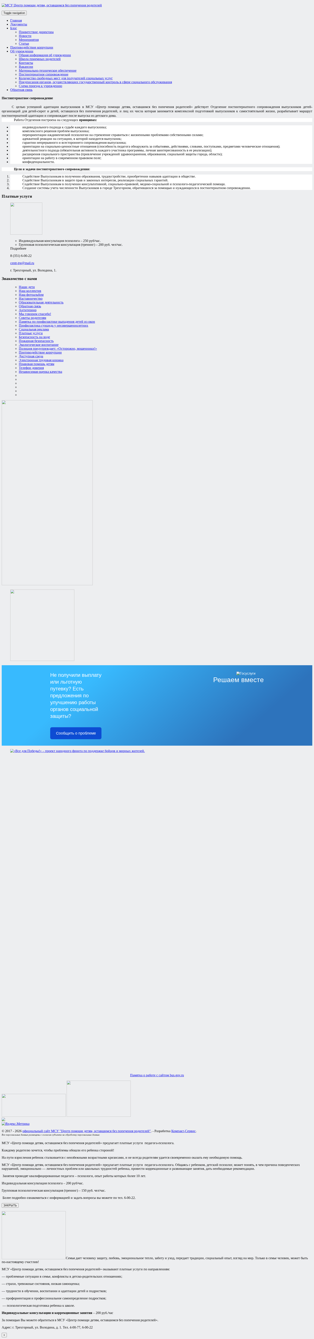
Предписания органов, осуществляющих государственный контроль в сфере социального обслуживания (95, 82)
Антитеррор (28, 310)
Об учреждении (21, 51)
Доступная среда (31, 356)
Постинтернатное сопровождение (43, 74)
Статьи (24, 43)
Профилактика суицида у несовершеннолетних (53, 325)
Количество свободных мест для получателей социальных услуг (66, 78)
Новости (25, 36)
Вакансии (26, 66)
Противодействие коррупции (31, 47)
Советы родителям (32, 318)
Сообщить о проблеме (76, 733)
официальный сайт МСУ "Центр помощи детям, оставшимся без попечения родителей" (86, 1131)
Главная (16, 20)
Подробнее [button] (18, 248)
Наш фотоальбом (31, 294)
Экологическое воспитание (39, 345)
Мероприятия (29, 39)
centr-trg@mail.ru (22, 263)
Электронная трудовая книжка (41, 360)
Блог (13, 28)
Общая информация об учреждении (45, 55)
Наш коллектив (30, 291)
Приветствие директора (36, 32)
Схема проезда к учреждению (40, 86)
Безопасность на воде (34, 337)
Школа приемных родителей (40, 59)
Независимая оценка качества (40, 371)
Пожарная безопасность (36, 341)
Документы (18, 24)
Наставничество (31, 298)
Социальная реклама (34, 329)
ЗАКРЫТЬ (10, 1205)
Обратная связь (21, 90)
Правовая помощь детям (36, 364)
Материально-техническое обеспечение (47, 70)
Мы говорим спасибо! (35, 314)
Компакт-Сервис (183, 1131)
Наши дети (27, 287)
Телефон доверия (31, 368)
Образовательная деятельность (41, 302)
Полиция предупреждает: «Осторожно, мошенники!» (58, 348)
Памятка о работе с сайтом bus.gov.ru (157, 1075)
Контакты (26, 63)
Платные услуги (31, 333)
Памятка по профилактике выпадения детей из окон (57, 321)
